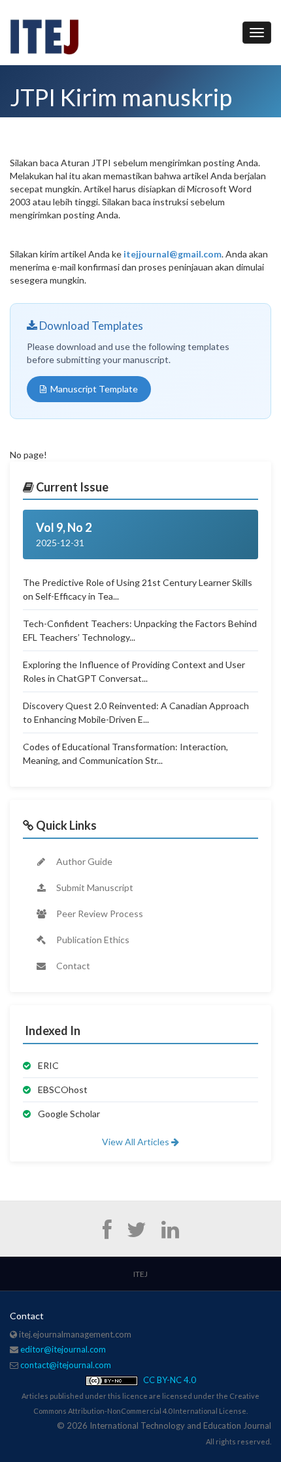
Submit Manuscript (93, 887)
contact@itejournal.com (65, 1365)
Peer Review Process (98, 913)
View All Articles (136, 1141)
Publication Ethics (91, 939)
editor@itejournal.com (63, 1349)
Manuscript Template (94, 388)
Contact (72, 965)
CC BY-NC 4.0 (168, 1380)
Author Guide (83, 861)
